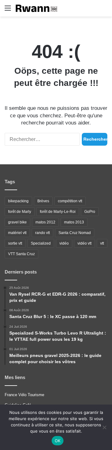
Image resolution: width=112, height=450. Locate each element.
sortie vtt (15, 243)
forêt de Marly (19, 211)
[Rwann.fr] (39, 8)
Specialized (41, 243)
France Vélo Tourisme (24, 394)
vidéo (64, 243)
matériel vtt (17, 233)
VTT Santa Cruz (21, 254)
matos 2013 (74, 222)
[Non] (104, 427)
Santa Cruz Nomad (74, 233)
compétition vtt (70, 201)
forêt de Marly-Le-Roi (58, 211)
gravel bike (17, 222)
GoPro (89, 211)
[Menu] (8, 10)
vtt (102, 243)
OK (58, 440)
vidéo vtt (84, 243)
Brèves (43, 201)
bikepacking (18, 201)
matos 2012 (45, 222)
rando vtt (42, 233)
